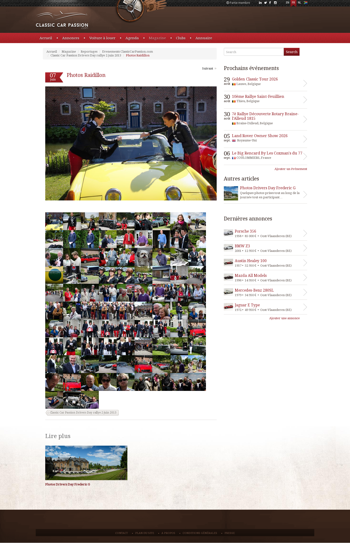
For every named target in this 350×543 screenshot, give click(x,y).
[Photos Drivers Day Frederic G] (86, 463)
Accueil (46, 38)
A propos (168, 533)
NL (299, 2)
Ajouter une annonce (284, 318)
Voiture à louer (102, 38)
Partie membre (240, 3)
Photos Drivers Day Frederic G (67, 484)
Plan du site (144, 533)
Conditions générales (200, 533)
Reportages (89, 51)
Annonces (70, 38)
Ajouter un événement (291, 169)
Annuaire (203, 38)
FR (293, 2)
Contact (121, 533)
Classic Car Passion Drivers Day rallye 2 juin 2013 (85, 55)
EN (287, 2)
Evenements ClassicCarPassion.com (127, 51)
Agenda (132, 38)
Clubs (180, 38)
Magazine (157, 38)
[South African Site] (305, 3)
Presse (230, 533)
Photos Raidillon (138, 55)
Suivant (207, 68)
